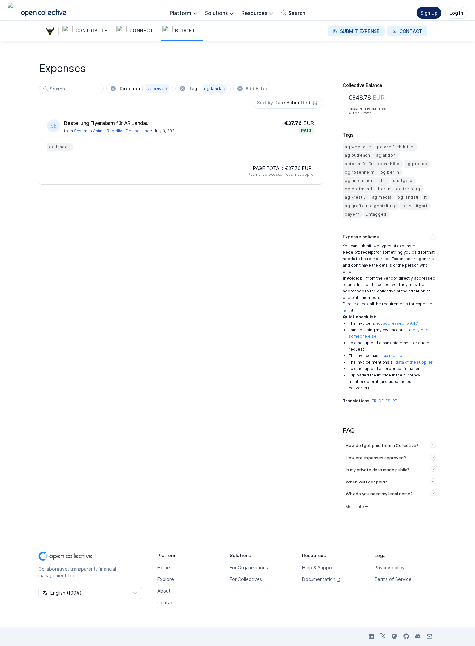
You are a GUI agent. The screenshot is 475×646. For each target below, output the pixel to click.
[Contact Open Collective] (429, 636)
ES (387, 400)
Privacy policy (390, 567)
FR (374, 400)
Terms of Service (393, 579)
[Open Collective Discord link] (417, 636)
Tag (207, 88)
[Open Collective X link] (382, 636)
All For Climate (360, 113)
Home (163, 567)
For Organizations (249, 567)
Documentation (318, 579)
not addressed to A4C (397, 323)
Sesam (80, 130)
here (347, 310)
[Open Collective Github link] (406, 636)
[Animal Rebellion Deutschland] (51, 31)
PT (394, 400)
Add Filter (256, 88)
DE (381, 400)
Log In (456, 13)
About (164, 591)
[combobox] (287, 103)
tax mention (394, 355)
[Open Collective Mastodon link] (394, 636)
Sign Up (429, 13)
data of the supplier (414, 362)
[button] (88, 31)
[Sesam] (53, 125)
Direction (143, 88)
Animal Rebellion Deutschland (121, 130)
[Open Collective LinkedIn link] (371, 636)
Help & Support (318, 567)
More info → (356, 506)
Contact (166, 602)
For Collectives (246, 579)
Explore (165, 579)
